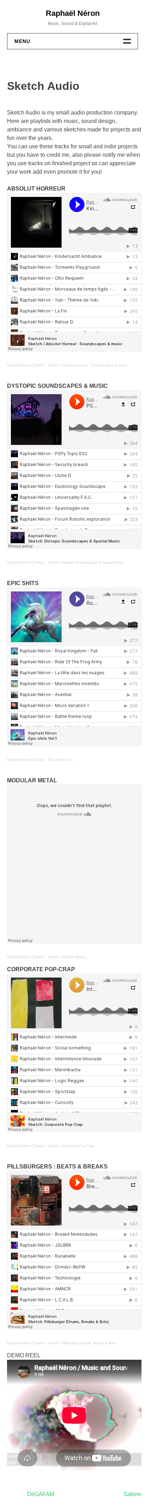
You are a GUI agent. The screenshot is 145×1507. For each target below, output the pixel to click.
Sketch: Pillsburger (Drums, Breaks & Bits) (82, 1343)
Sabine (132, 1494)
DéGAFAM (40, 1494)
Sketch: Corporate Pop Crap (71, 1146)
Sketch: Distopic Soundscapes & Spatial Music (86, 562)
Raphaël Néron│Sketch (26, 365)
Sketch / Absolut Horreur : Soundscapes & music (87, 365)
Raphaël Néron (73, 13)
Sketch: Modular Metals (67, 957)
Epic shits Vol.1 (60, 760)
